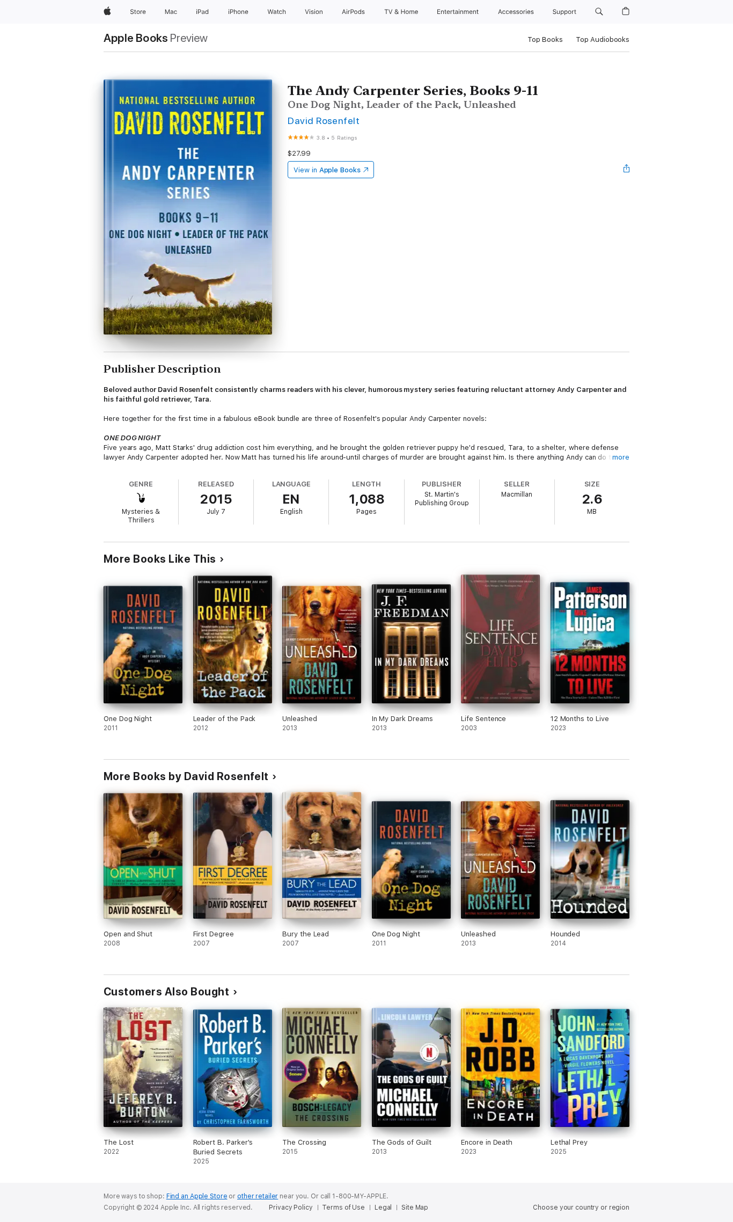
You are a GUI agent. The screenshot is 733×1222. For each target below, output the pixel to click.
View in (327, 170)
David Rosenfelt (324, 120)
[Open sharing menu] (626, 169)
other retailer (257, 1196)
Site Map (414, 1207)
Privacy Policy (290, 1207)
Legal (383, 1207)
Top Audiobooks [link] (602, 39)
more (620, 457)
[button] (599, 12)
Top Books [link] (545, 39)
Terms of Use (343, 1207)
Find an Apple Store (197, 1196)
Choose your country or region (581, 1207)
